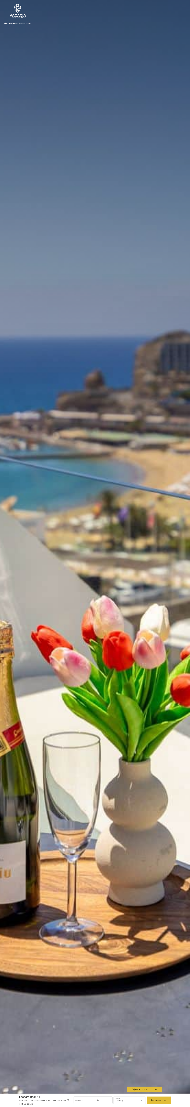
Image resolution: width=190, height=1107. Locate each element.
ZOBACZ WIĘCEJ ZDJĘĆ (146, 1089)
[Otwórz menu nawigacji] (184, 13)
